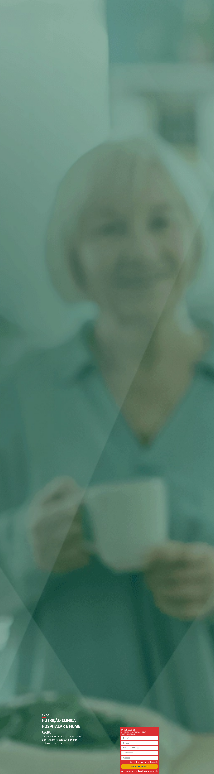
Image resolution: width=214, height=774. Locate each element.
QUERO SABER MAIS (139, 766)
